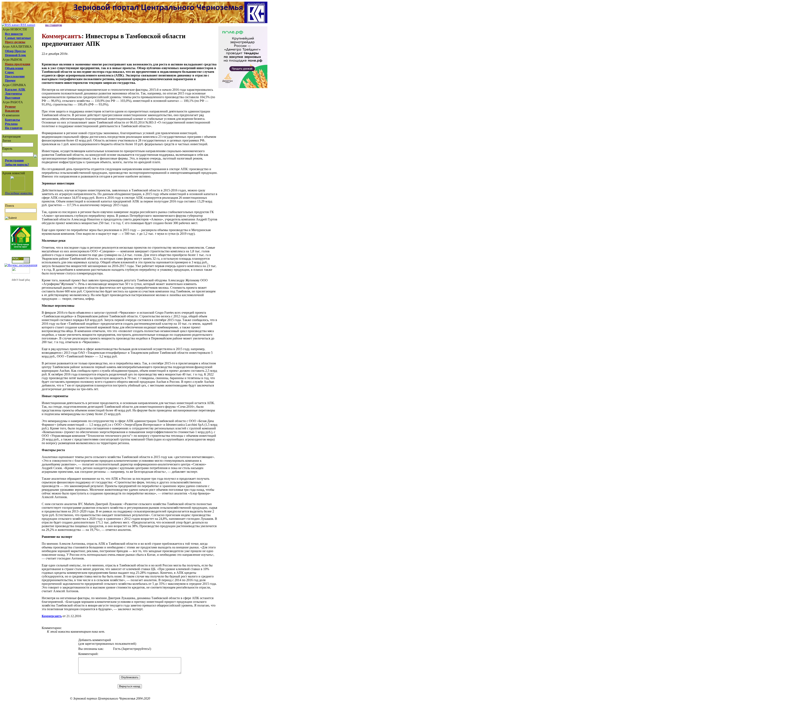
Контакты (12, 119)
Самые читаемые (18, 38)
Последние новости (18, 193)
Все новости (14, 34)
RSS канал (27, 25)
